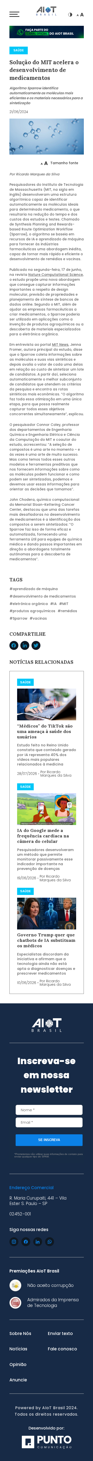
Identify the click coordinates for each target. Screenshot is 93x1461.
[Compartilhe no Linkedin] (24, 645)
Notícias (18, 1349)
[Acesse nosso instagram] (13, 1241)
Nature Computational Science (55, 274)
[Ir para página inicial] (47, 12)
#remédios (67, 611)
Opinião (18, 1364)
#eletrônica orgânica (28, 604)
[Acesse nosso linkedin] (37, 1241)
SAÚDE (18, 50)
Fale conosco (62, 1349)
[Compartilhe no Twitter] (35, 645)
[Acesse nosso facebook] (25, 1241)
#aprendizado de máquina (33, 589)
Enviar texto (60, 1333)
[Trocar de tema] (70, 15)
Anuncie (18, 1380)
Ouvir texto (25, 163)
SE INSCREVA (49, 1140)
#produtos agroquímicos (32, 611)
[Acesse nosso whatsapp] (49, 1241)
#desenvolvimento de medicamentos (42, 596)
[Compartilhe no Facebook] (13, 645)
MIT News (60, 344)
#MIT (63, 604)
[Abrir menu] (14, 14)
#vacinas (38, 618)
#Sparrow (18, 618)
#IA (53, 604)
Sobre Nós (20, 1333)
